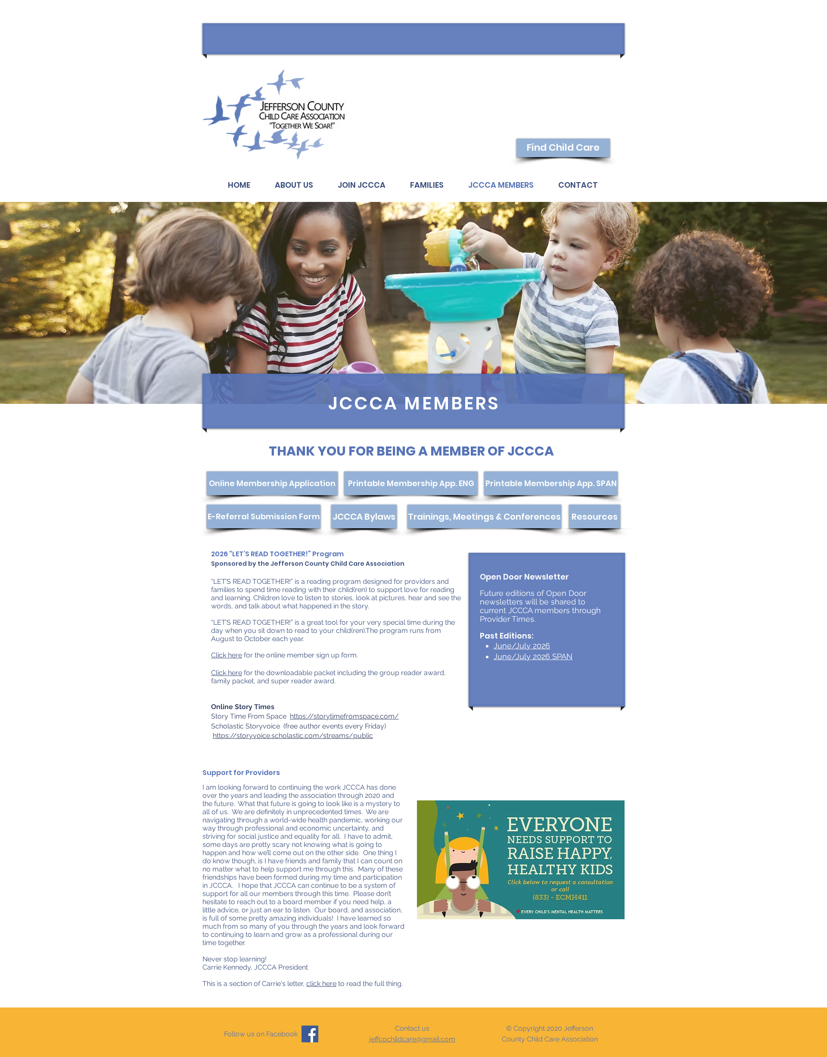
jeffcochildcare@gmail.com (412, 1039)
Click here (226, 655)
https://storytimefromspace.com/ (344, 716)
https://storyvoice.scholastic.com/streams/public (293, 736)
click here (321, 984)
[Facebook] (310, 1034)
